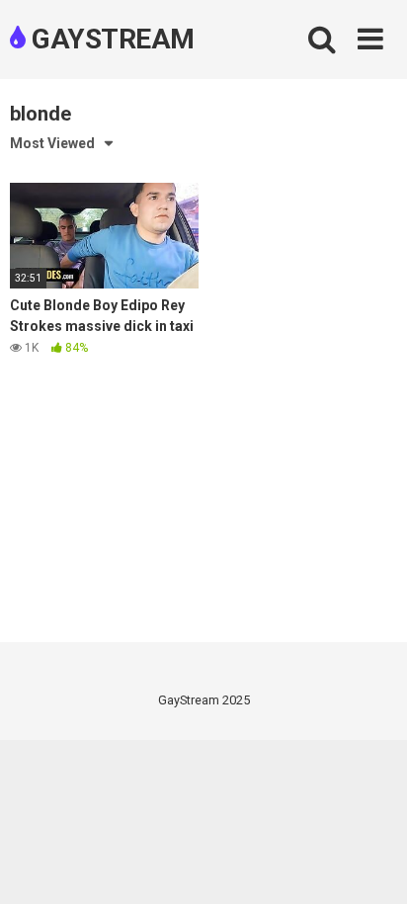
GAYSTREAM (110, 39)
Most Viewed (52, 143)
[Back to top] (370, 864)
